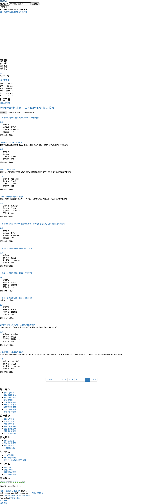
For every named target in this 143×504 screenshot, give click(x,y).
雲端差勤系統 (9, 419)
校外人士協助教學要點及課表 (15, 460)
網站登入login (5, 75)
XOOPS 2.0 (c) (14, 498)
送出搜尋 (35, 4)
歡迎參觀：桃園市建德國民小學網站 (13, 12)
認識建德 (3, 61)
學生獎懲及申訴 (10, 474)
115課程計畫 (9, 455)
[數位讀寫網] (15, 482)
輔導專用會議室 (10, 412)
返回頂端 (3, 500)
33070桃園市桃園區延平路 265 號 (17, 495)
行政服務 (3, 63)
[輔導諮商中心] (20, 482)
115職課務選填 (9, 448)
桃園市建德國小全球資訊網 (10, 491)
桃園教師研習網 (10, 426)
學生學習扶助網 (10, 433)
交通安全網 (8, 469)
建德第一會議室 (10, 404)
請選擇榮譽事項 (13, 112)
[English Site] (1, 73)
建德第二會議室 (10, 407)
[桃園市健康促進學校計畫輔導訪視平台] (24, 482)
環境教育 (7, 467)
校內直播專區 (9, 392)
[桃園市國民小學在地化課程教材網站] (3, 482)
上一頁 (49, 379)
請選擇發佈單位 (27, 112)
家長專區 (3, 69)
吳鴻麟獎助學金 (10, 395)
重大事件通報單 (10, 443)
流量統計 (5, 80)
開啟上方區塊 (5, 103)
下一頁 (93, 379)
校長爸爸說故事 (10, 397)
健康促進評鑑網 (10, 472)
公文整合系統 (9, 421)
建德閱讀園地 (9, 400)
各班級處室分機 (36, 493)
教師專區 (3, 65)
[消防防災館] (9, 482)
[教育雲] (17, 482)
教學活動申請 (9, 445)
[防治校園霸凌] (13, 482)
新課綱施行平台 (10, 457)
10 (87, 379)
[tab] (71, 62)
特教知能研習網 (10, 431)
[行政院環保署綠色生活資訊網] (7, 482)
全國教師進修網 (10, 429)
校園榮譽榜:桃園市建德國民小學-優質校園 (27, 108)
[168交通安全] (1, 482)
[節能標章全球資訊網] (11, 482)
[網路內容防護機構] (5, 482)
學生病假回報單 (10, 402)
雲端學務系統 (9, 424)
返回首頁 (3, 60)
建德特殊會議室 (10, 409)
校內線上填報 (9, 440)
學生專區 (3, 67)
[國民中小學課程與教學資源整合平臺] (22, 482)
